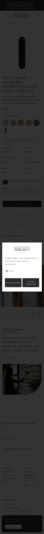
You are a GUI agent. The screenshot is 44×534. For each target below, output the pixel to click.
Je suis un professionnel (30, 282)
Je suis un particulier (13, 283)
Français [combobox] (11, 271)
